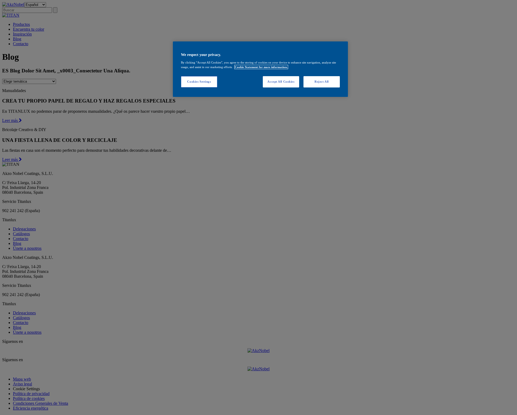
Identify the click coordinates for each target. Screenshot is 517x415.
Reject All (322, 81)
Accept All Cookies (280, 81)
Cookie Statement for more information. (261, 67)
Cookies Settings (199, 81)
